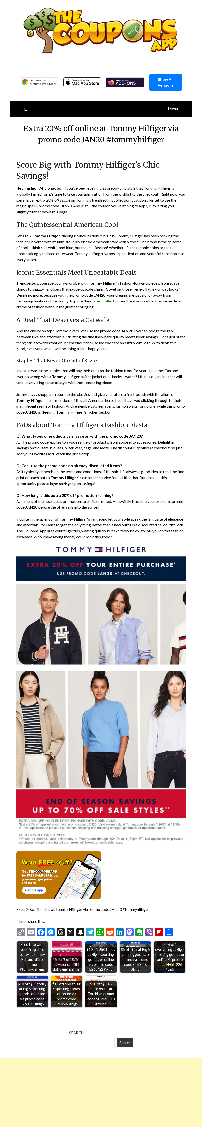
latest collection (105, 301)
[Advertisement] (101, 1092)
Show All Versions (166, 82)
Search (76, 1032)
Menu (173, 108)
